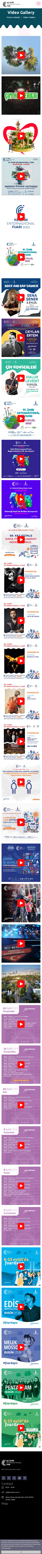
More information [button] (6, 1548)
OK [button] (21, 1552)
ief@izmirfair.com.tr (13, 1492)
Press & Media (13, 17)
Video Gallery (29, 17)
